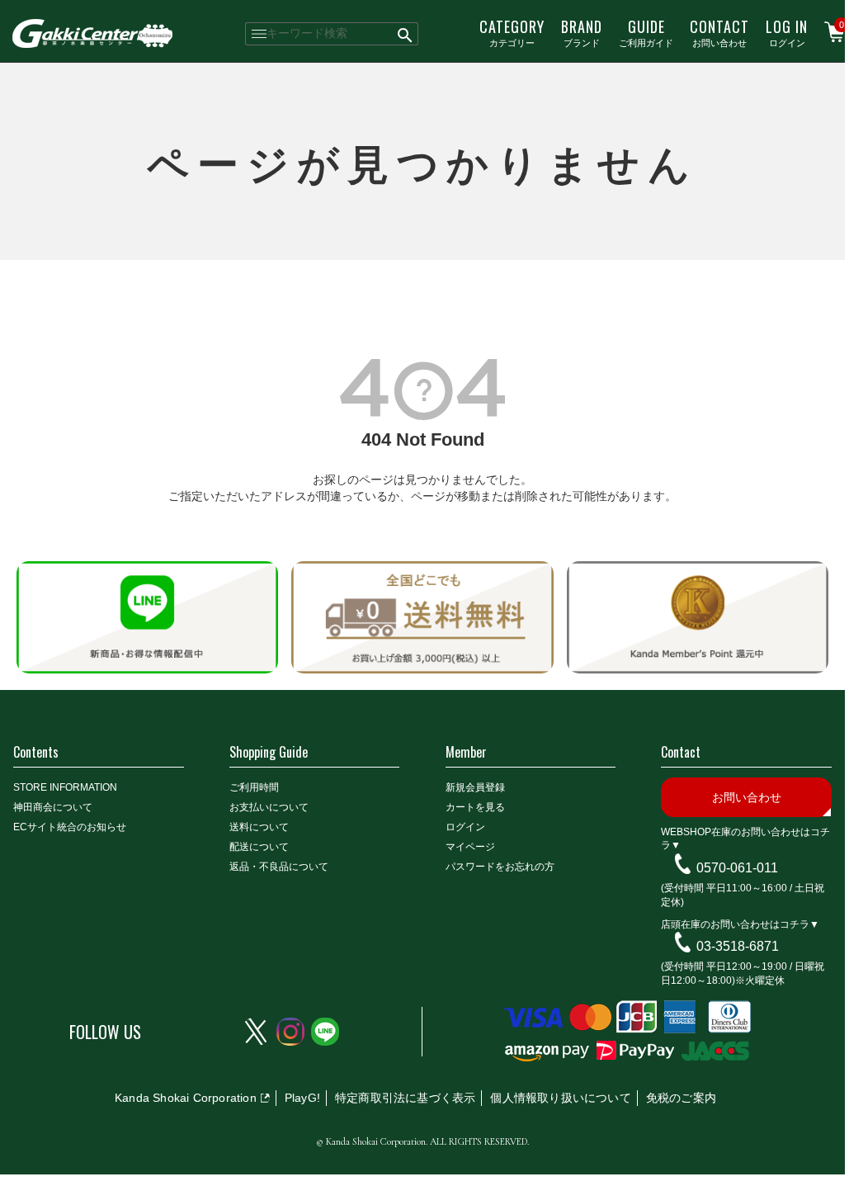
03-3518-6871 (737, 946)
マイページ (470, 847)
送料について (259, 827)
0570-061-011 (737, 868)
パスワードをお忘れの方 (500, 866)
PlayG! (302, 1097)
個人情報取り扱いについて (560, 1097)
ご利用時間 (254, 787)
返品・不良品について (278, 866)
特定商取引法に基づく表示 (405, 1097)
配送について (259, 847)
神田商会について (52, 807)
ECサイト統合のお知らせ (69, 827)
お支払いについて (269, 807)
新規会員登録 (475, 787)
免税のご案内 (681, 1097)
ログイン (787, 32)
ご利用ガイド (646, 32)
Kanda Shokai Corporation (186, 1097)
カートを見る (475, 807)
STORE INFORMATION (65, 787)
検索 (405, 33)
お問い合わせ (719, 32)
